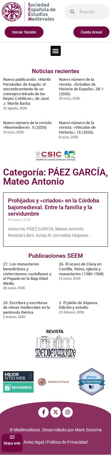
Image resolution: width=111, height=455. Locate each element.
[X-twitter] (55, 412)
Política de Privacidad (67, 442)
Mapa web (12, 443)
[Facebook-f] (43, 412)
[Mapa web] (12, 437)
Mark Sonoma (88, 429)
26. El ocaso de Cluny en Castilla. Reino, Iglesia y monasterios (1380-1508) (81, 269)
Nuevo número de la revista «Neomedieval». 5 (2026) (27, 125)
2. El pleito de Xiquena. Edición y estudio (78, 305)
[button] (56, 51)
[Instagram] (67, 412)
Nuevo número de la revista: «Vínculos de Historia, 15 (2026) (77, 127)
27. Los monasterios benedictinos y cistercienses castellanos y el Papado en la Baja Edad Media (27, 273)
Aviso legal (33, 442)
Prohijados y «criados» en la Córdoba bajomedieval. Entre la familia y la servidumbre (53, 207)
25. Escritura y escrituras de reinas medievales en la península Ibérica (26, 307)
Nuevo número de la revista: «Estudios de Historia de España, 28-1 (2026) (81, 86)
